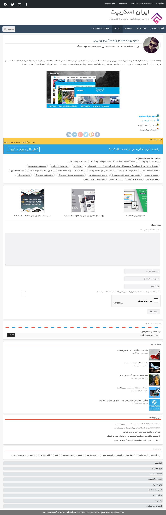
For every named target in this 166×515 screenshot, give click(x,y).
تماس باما (123, 3)
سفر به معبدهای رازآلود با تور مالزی (134, 375)
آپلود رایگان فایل (155, 479)
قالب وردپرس (140, 158)
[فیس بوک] (26, 4)
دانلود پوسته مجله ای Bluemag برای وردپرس (116, 40)
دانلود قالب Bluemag (44, 175)
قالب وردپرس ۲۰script (135, 216)
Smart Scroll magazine (127, 171)
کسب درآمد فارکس (154, 506)
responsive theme (150, 171)
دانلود (80, 455)
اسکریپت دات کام (155, 490)
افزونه (119, 455)
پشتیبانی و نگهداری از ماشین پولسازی (132, 350)
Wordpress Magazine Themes (70, 171)
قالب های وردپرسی (134, 179)
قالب (56, 455)
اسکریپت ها (141, 28)
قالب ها (117, 28)
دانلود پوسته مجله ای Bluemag (71, 175)
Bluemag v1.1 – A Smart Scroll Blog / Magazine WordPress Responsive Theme (123, 166)
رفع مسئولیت (109, 3)
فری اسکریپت (156, 469)
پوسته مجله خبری (17, 171)
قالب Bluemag (24, 175)
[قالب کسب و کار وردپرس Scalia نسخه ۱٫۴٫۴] (32, 212)
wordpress (142, 455)
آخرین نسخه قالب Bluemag (41, 171)
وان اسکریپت (156, 485)
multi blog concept (59, 166)
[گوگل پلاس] (19, 4)
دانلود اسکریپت (68, 455)
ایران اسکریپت (92, 455)
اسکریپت (160, 3)
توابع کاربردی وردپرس (101, 28)
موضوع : (156, 158)
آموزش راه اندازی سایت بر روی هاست (132, 388)
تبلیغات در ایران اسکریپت (141, 3)
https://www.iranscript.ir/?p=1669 (19, 142)
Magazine (78, 166)
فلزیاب (157, 432)
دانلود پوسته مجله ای (98, 175)
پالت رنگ (158, 501)
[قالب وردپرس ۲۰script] (135, 212)
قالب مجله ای (152, 179)
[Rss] (6, 4)
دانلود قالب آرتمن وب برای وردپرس (137, 432)
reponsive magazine (37, 166)
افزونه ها (128, 28)
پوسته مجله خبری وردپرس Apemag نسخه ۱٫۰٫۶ (84, 216)
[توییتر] (13, 4)
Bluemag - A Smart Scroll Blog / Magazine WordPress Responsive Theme (102, 162)
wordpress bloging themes (100, 171)
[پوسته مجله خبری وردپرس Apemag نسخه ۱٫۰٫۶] (84, 212)
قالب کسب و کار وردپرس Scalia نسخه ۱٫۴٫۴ (32, 216)
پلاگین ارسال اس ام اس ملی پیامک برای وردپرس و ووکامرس (123, 401)
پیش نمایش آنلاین (149, 121)
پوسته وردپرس (151, 175)
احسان (157, 440)
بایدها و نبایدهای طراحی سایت (136, 363)
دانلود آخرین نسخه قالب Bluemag (126, 175)
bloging (144, 162)
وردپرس (32, 455)
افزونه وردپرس (107, 455)
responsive (155, 455)
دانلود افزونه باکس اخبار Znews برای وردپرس (133, 440)
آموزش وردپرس (157, 28)
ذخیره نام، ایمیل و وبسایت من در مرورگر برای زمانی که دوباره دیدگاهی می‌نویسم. (128, 292)
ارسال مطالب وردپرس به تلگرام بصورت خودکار (125, 436)
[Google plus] (80, 137)
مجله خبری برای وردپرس (95, 179)
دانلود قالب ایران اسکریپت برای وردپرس (132, 424)
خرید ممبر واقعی (153, 436)
